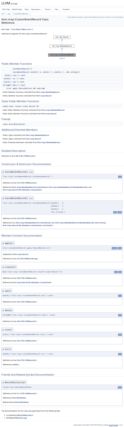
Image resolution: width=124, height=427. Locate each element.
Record (32, 106)
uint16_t (58, 72)
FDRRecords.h (29, 156)
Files (56, 9)
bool (11, 106)
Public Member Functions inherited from (31, 92)
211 (18, 393)
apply (15, 88)
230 (18, 278)
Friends (108, 17)
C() (13, 223)
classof (18, 106)
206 (16, 156)
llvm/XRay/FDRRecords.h (21, 29)
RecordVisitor (25, 88)
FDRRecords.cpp (31, 258)
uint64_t (35, 72)
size (15, 75)
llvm (3, 14)
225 (18, 302)
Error (9, 88)
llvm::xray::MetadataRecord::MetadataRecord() (68, 187)
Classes (47, 9)
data (15, 85)
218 (18, 218)
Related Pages (17, 9)
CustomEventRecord (21, 14)
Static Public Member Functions (94, 17)
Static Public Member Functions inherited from (33, 110)
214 (18, 183)
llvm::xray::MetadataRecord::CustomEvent (30, 187)
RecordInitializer (17, 124)
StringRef (7, 85)
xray (9, 14)
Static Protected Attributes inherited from (31, 142)
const (22, 75)
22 (18, 258)
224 (18, 360)
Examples (66, 9)
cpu (14, 82)
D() (53, 223)
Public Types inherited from (26, 135)
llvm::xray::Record (43, 96)
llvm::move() (100, 223)
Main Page (6, 9)
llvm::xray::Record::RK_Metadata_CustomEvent (22, 190)
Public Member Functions (75, 17)
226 (18, 321)
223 (18, 341)
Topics (26, 9)
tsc (14, 79)
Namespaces (35, 9)
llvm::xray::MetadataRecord (47, 92)
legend (62, 58)
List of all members (117, 17)
